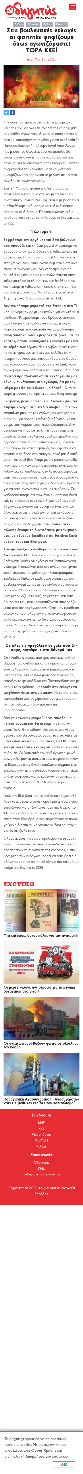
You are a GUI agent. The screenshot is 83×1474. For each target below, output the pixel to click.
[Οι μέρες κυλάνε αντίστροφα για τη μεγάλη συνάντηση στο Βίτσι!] (41, 962)
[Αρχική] (31, 11)
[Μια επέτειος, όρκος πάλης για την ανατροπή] (41, 910)
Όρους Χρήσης (43, 1450)
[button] (6, 112)
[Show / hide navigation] (72, 7)
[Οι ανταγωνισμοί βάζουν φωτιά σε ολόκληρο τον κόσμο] (41, 1018)
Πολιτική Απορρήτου (27, 1456)
